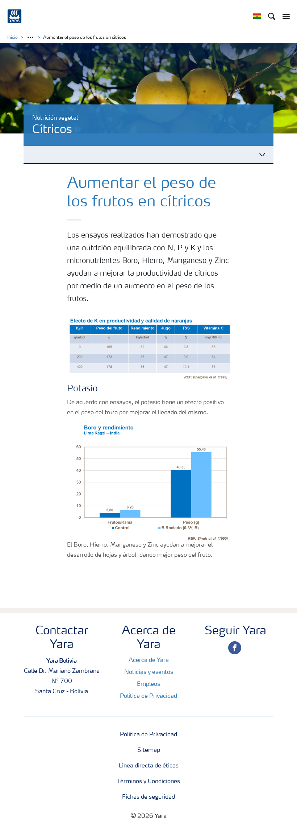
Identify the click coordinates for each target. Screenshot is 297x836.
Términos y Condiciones (148, 781)
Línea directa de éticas (149, 766)
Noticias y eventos (148, 672)
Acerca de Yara (149, 660)
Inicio (12, 38)
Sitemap (148, 750)
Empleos (148, 684)
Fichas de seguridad (148, 797)
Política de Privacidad (148, 696)
